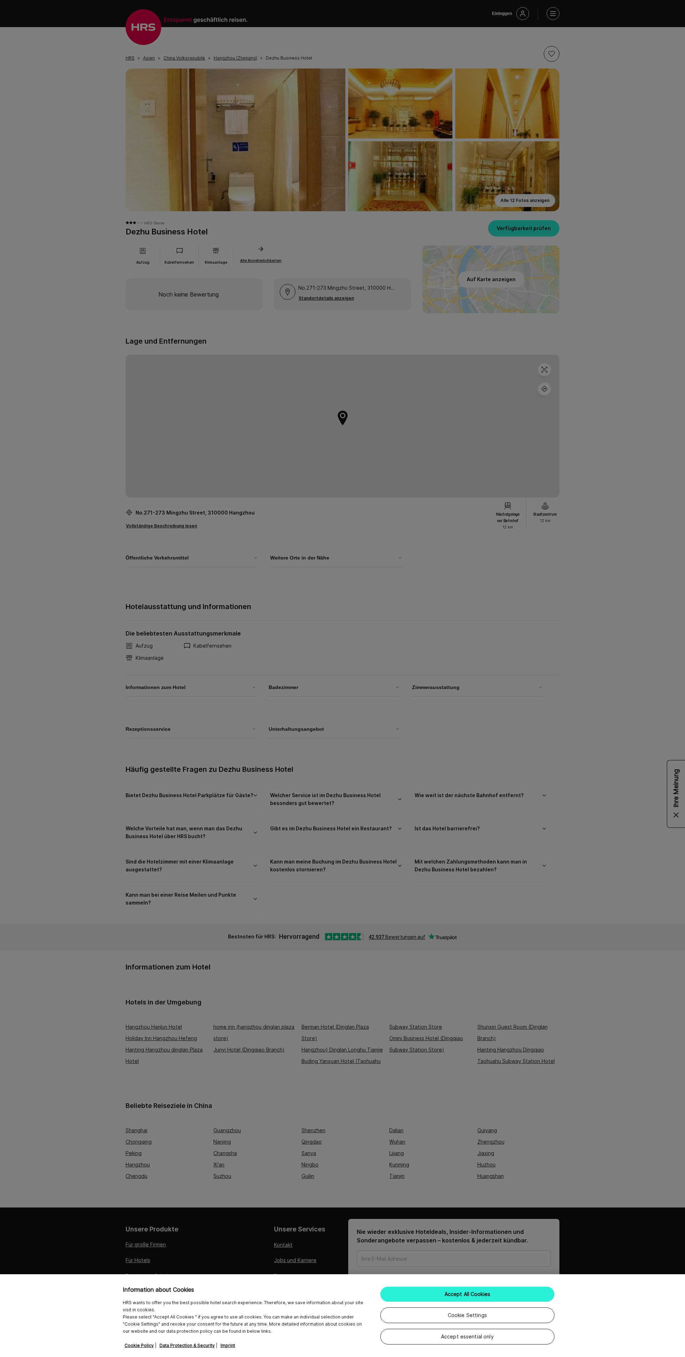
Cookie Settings (467, 1315)
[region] (342, 1315)
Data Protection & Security (187, 1345)
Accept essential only (467, 1336)
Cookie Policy (139, 1345)
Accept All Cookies (468, 1294)
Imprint (227, 1345)
